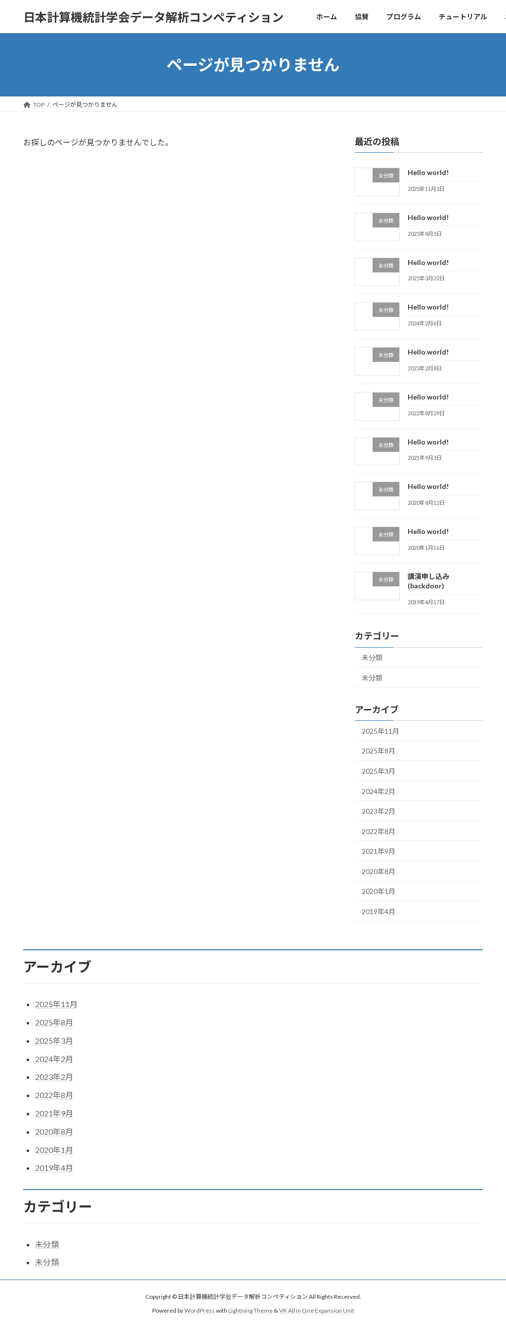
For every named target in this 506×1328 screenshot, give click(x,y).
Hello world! (428, 172)
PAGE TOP (484, 1278)
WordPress (199, 1311)
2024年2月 (378, 791)
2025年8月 (378, 751)
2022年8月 (378, 831)
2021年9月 (378, 851)
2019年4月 (378, 911)
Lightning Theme (250, 1311)
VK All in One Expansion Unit (316, 1311)
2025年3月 (378, 771)
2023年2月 (378, 811)
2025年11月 (380, 731)
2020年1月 (378, 891)
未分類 (372, 658)
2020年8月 (378, 871)
